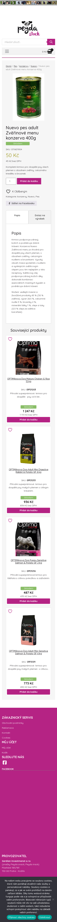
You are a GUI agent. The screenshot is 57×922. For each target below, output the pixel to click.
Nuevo (34, 66)
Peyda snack (17, 864)
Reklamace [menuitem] (8, 727)
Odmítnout (44, 917)
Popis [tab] (17, 215)
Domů (8, 66)
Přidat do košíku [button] (29, 419)
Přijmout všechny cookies (21, 917)
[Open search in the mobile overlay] (28, 42)
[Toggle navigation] (7, 51)
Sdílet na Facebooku (23, 203)
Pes (15, 66)
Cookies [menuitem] (6, 737)
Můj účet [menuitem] (6, 747)
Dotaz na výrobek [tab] (40, 217)
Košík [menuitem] (4, 752)
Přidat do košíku (29, 181)
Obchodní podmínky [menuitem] (12, 723)
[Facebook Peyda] (4, 762)
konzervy (23, 66)
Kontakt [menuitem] (6, 732)
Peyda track (31, 864)
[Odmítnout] (53, 899)
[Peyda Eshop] (28, 28)
